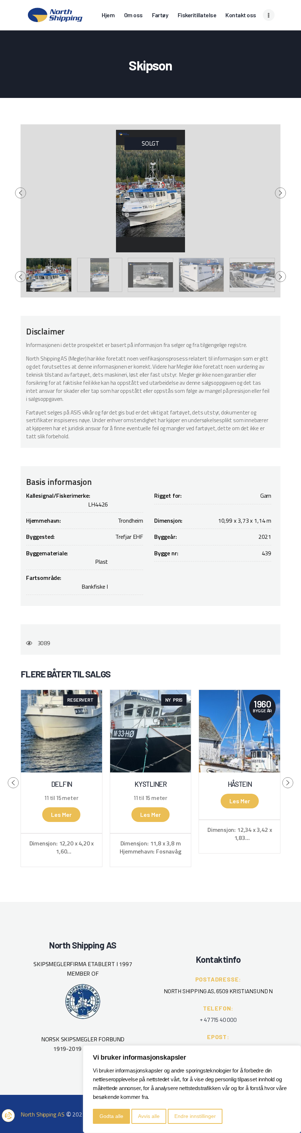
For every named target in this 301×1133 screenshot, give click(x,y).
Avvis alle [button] (149, 1116)
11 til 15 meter (61, 797)
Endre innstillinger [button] (195, 1116)
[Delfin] (61, 731)
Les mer (61, 814)
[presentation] (20, 192)
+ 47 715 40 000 (218, 1019)
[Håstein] (239, 731)
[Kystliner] (150, 731)
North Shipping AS (43, 1114)
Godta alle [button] (111, 1116)
